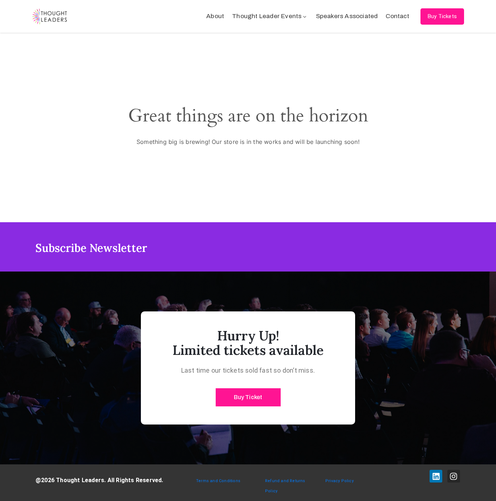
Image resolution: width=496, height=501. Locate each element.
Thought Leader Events (266, 16)
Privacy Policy (339, 481)
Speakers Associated (347, 16)
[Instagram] (453, 476)
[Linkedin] (436, 476)
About (215, 16)
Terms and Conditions (218, 481)
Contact (397, 16)
